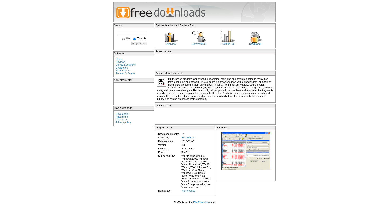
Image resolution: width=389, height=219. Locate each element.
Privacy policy (123, 122)
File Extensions (201, 202)
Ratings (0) (228, 44)
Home (119, 59)
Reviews (120, 62)
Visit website (188, 190)
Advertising (122, 116)
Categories (122, 67)
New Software (123, 70)
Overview (171, 44)
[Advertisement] (134, 94)
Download (255, 44)
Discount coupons (126, 64)
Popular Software (125, 73)
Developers (122, 114)
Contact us (121, 119)
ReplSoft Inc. (188, 137)
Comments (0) (199, 44)
